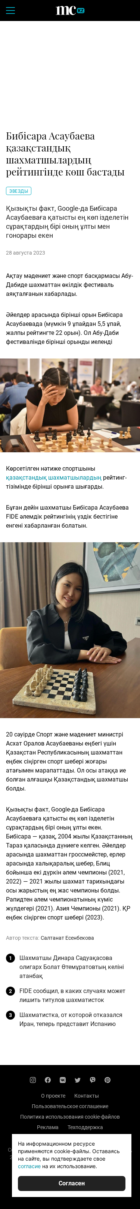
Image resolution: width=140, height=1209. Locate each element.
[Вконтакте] (63, 1080)
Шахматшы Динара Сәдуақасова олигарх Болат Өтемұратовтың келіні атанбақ (71, 967)
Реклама (48, 1127)
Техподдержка (85, 1127)
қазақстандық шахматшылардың (54, 477)
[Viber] (93, 1080)
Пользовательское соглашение (70, 1106)
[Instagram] (33, 1080)
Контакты (86, 1096)
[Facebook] (48, 1080)
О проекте (53, 1096)
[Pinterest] (108, 1080)
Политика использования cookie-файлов (70, 1117)
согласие (29, 1166)
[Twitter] (78, 1080)
